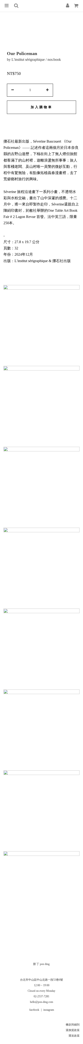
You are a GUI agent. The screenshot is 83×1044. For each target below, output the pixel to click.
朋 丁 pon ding (41, 964)
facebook (34, 1009)
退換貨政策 (73, 1030)
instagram (48, 1009)
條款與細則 (73, 1024)
